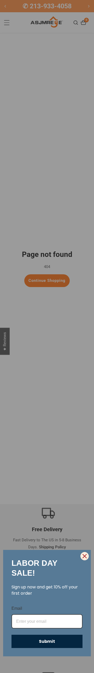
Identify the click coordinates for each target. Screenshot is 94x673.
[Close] (84, 556)
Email (16, 608)
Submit (47, 641)
